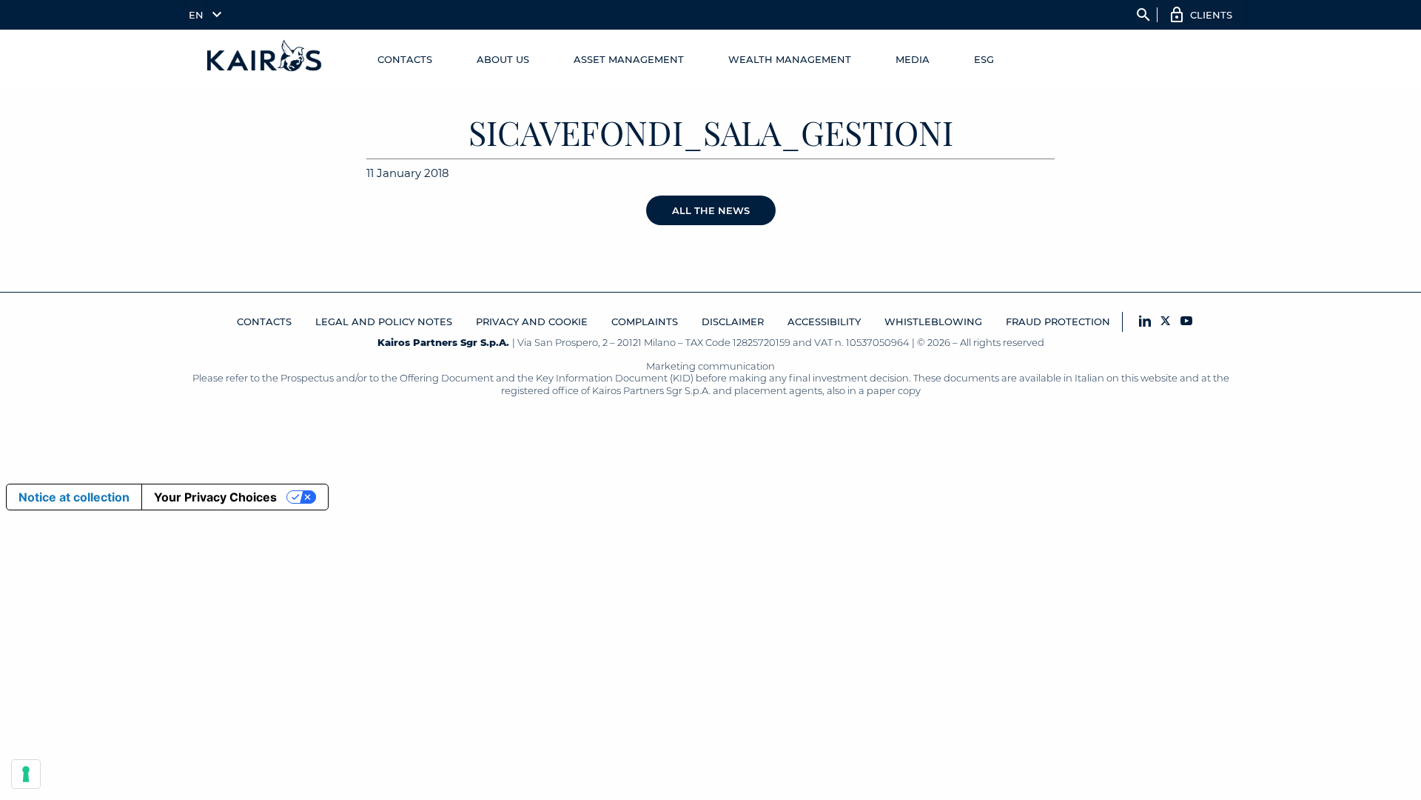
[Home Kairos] (265, 59)
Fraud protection (1058, 321)
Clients (1211, 15)
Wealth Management (789, 59)
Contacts (404, 59)
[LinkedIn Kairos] (1145, 322)
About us (503, 59)
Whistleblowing (933, 321)
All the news (711, 210)
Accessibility (824, 321)
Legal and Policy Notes (383, 321)
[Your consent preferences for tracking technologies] (26, 774)
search (1143, 15)
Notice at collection (74, 497)
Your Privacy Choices (215, 497)
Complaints (644, 321)
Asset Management (629, 59)
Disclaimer (733, 321)
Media (913, 59)
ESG (984, 59)
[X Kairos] (1165, 322)
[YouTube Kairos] (1186, 322)
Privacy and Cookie (532, 321)
